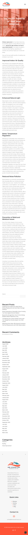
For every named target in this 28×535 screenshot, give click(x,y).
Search (4, 294)
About (14, 504)
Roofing (15, 503)
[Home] (14, 465)
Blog (15, 506)
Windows (15, 501)
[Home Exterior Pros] (6, 4)
